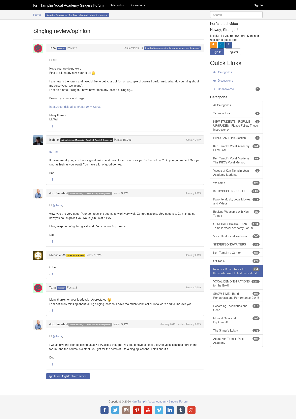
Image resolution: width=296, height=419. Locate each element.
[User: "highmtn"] (39, 140)
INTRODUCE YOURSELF (235, 191)
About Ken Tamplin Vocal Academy (235, 341)
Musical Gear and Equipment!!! (235, 320)
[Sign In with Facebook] (228, 45)
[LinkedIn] (170, 410)
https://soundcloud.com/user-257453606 (75, 107)
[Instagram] (126, 410)
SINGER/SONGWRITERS (235, 244)
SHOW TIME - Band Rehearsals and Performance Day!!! (236, 296)
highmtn (54, 140)
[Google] (191, 410)
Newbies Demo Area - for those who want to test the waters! (172, 48)
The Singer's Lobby (235, 330)
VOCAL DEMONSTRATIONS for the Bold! (235, 283)
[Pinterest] (137, 410)
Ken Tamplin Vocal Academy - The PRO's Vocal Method (235, 160)
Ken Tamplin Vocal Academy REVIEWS (235, 148)
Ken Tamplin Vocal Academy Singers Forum (68, 5)
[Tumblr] (181, 410)
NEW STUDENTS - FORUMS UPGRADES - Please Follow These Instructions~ (235, 125)
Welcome (235, 183)
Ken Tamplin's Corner (235, 253)
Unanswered (238, 89)
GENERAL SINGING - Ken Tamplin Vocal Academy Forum (235, 226)
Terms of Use (235, 113)
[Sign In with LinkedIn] (221, 45)
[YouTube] (148, 410)
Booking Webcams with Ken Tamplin (235, 214)
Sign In (258, 5)
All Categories (222, 105)
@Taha (54, 152)
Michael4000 (57, 255)
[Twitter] (115, 410)
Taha (52, 48)
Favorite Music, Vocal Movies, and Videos (235, 201)
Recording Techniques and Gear (235, 308)
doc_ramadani (58, 193)
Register (66, 376)
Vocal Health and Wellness (235, 236)
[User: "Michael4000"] (39, 255)
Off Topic (235, 261)
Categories (117, 5)
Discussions (137, 5)
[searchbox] (236, 14)
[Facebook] (104, 410)
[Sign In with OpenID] (213, 45)
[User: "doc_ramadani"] (39, 193)
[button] (52, 126)
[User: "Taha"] (39, 48)
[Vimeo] (159, 410)
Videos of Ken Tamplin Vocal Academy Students (235, 172)
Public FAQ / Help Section (235, 138)
